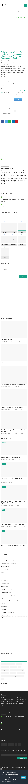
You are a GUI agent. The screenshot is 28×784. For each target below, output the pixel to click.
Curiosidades (11, 664)
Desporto (3, 572)
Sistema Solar (21, 673)
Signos (2, 598)
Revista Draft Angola (6, 612)
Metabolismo (13, 667)
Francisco (4, 664)
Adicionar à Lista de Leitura (20, 17)
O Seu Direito (4, 569)
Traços (3, 531)
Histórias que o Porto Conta (8, 600)
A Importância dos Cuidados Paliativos (12, 524)
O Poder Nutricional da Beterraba (11, 457)
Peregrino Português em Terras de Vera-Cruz (12, 407)
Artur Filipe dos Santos (6, 113)
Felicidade (18, 664)
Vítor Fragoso (4, 364)
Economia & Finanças (6, 560)
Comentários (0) (5, 263)
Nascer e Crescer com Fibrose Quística (11, 212)
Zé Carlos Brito (4, 341)
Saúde (3, 509)
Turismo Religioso (5, 110)
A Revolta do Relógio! (6, 339)
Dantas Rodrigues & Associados (16, 676)
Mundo (3, 606)
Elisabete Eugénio (4, 547)
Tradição (24, 108)
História (13, 108)
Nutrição (4, 442)
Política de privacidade (8, 781)
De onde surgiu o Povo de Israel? (12, 729)
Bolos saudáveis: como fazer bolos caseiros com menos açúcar (11, 479)
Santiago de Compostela (21, 110)
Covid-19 (3, 580)
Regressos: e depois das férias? (9, 362)
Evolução (3, 558)
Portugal (12, 110)
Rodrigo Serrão (5, 670)
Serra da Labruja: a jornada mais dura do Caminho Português (13, 430)
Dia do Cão (13, 673)
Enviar (23, 276)
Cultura (18, 108)
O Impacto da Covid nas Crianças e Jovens (15, 716)
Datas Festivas (5, 673)
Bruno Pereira (4, 459)
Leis (3, 679)
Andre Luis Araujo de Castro (7, 526)
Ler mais (18, 99)
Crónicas (3, 603)
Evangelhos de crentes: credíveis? (15, 723)
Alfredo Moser (5, 667)
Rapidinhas (4, 615)
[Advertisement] (14, 34)
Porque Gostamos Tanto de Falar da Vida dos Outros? (13, 200)
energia (22, 670)
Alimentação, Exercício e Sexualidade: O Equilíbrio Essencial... (13, 502)
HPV (19, 667)
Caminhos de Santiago (6, 15)
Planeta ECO (4, 609)
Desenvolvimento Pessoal (8, 563)
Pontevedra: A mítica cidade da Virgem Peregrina (13, 384)
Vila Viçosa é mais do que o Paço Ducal (11, 206)
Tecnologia (4, 566)
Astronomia (4, 676)
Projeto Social (4, 592)
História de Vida (5, 589)
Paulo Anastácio (14, 670)
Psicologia (3, 583)
